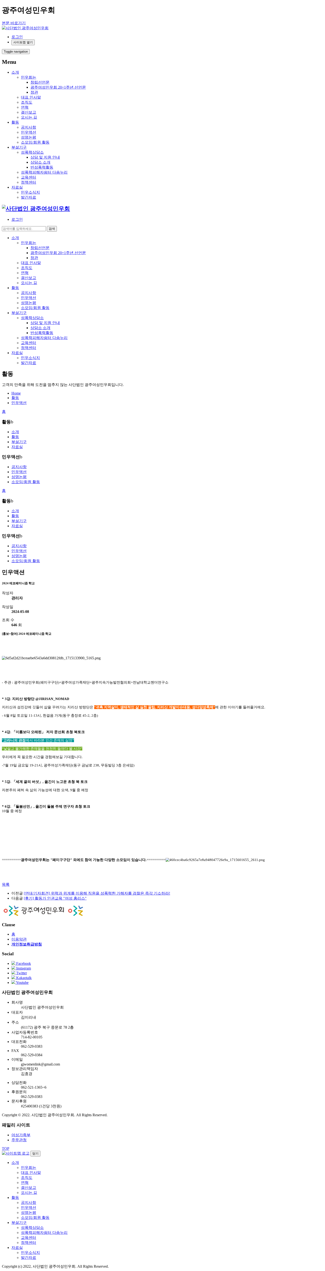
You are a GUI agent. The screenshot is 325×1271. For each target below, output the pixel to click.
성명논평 (28, 137)
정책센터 (28, 182)
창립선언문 (39, 82)
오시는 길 (29, 117)
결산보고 (28, 112)
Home (16, 393)
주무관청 (19, 1140)
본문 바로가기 (14, 23)
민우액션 (28, 132)
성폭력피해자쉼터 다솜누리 (44, 172)
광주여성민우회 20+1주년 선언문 (58, 87)
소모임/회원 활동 (35, 142)
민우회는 (28, 77)
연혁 (25, 107)
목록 (6, 884)
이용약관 (19, 939)
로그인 (17, 37)
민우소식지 (30, 192)
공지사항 (28, 127)
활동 (15, 122)
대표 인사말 (31, 97)
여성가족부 (20, 1135)
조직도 (26, 102)
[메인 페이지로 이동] (36, 208)
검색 (52, 228)
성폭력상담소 (32, 152)
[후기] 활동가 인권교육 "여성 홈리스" (55, 898)
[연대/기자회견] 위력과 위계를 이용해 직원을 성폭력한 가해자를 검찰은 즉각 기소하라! (97, 893)
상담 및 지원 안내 (45, 157)
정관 (34, 92)
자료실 (17, 187)
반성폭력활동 (41, 167)
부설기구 (19, 147)
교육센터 (28, 177)
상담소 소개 (40, 162)
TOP (5, 1148)
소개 (15, 72)
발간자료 (28, 197)
